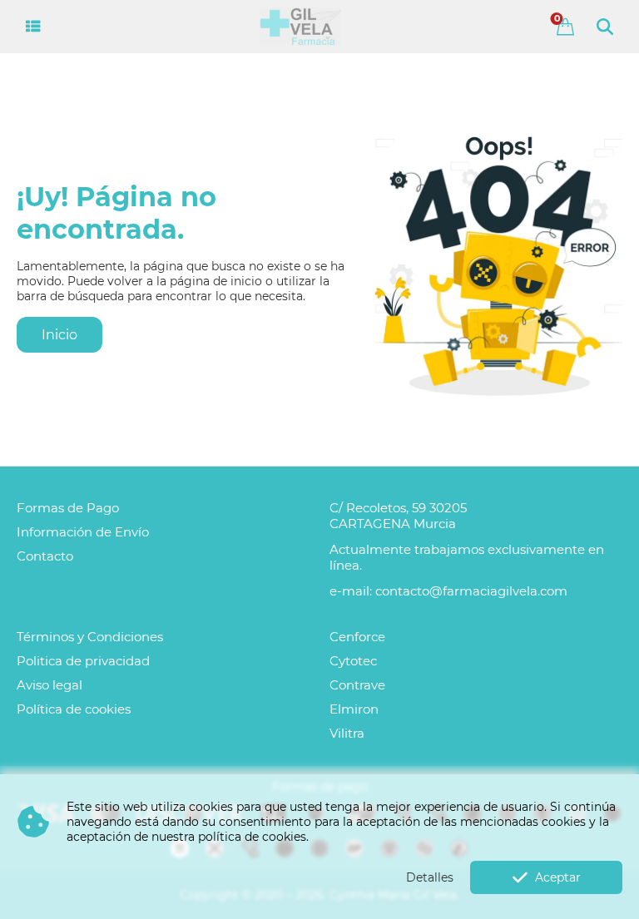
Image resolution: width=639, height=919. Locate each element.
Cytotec (353, 661)
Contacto (45, 556)
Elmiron (354, 709)
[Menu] (34, 26)
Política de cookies (74, 709)
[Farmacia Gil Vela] (300, 26)
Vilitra (346, 733)
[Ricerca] (604, 26)
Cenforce (357, 637)
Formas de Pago (68, 508)
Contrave (357, 685)
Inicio (59, 335)
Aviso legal (49, 685)
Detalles (429, 877)
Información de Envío (83, 532)
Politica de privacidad (83, 661)
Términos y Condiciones (90, 637)
